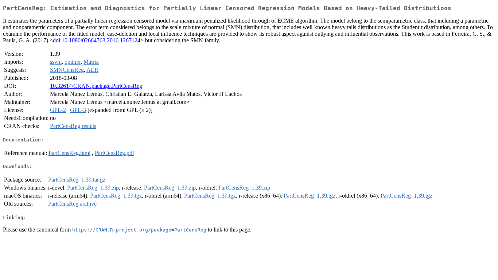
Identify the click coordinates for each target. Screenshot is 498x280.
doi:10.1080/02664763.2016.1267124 (96, 40)
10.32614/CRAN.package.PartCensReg (96, 86)
